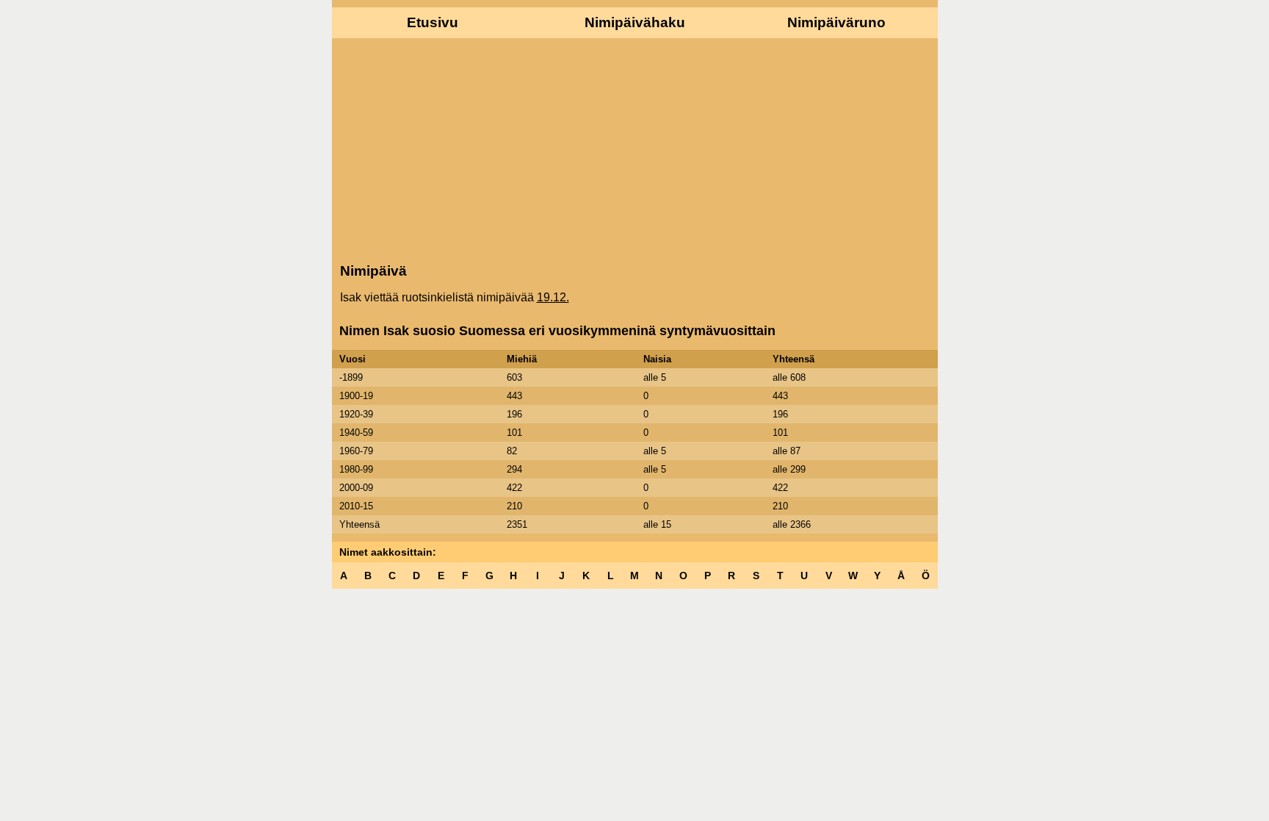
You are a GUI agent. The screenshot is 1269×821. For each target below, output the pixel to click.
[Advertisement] (635, 149)
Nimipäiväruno (836, 22)
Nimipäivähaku (635, 22)
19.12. (553, 297)
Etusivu (432, 22)
